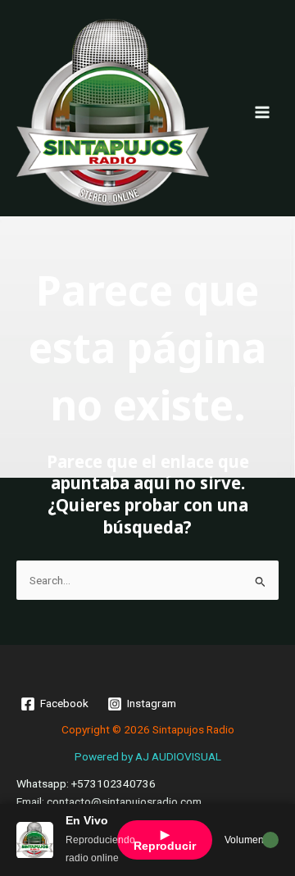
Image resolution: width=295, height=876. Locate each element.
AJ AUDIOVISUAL (178, 756)
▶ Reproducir (165, 840)
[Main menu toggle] (262, 112)
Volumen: (245, 840)
